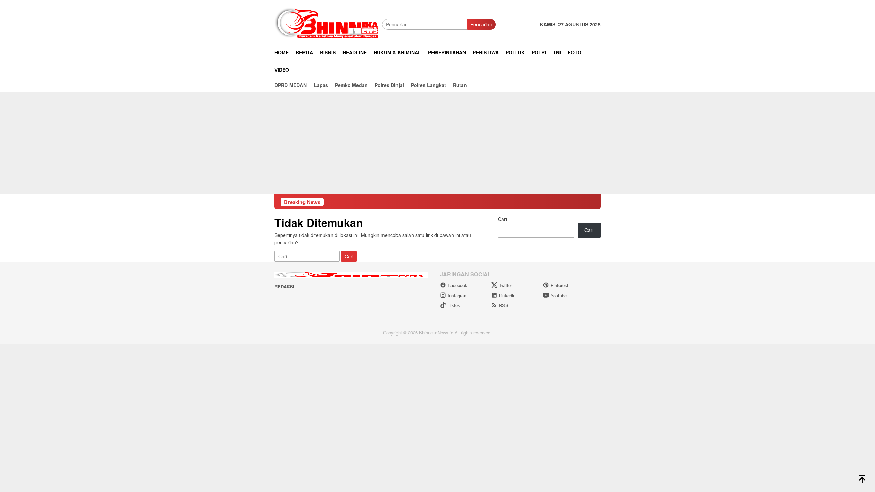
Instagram (458, 295)
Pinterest (559, 285)
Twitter (505, 285)
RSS (503, 305)
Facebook (457, 285)
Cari (502, 219)
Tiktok (454, 305)
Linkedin (507, 295)
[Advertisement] (437, 143)
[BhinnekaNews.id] (328, 23)
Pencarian (481, 24)
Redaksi (284, 286)
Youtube (559, 295)
